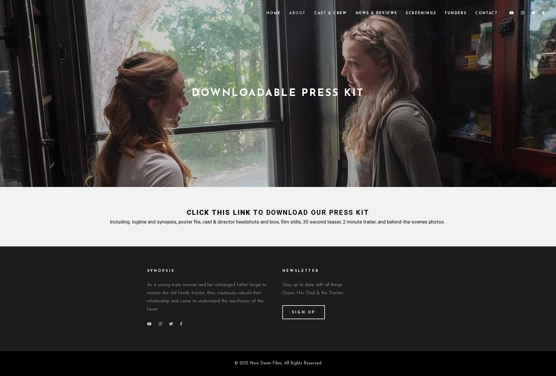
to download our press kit (278, 213)
